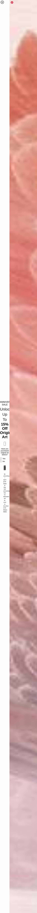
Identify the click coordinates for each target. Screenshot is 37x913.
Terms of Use (4, 485)
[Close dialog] (2, 2)
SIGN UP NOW (5, 468)
